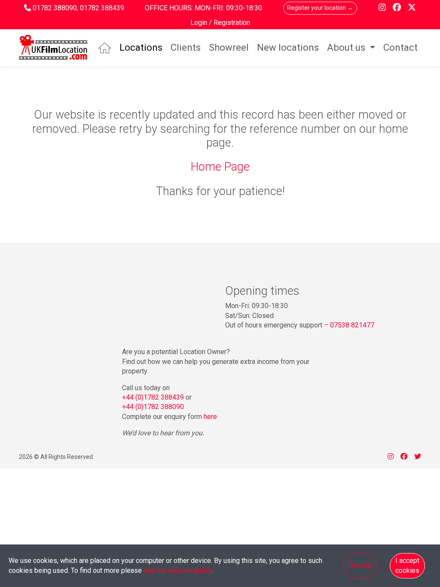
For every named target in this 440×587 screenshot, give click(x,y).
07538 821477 (352, 325)
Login (199, 22)
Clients (186, 47)
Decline (359, 565)
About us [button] (347, 47)
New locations (288, 47)
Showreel (229, 47)
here (210, 417)
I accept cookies (407, 565)
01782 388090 (55, 8)
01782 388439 (102, 8)
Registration (232, 22)
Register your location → (320, 7)
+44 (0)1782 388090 (153, 407)
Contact (400, 47)
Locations (140, 47)
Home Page (220, 167)
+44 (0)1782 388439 (153, 397)
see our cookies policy (177, 570)
